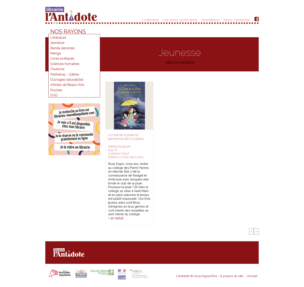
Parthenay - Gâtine (64, 74)
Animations (210, 20)
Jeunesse (57, 43)
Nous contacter (237, 20)
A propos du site (231, 276)
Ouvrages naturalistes (67, 80)
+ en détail (115, 218)
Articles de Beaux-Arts (67, 85)
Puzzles (56, 90)
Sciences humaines (64, 64)
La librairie (150, 20)
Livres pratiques (62, 58)
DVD (53, 95)
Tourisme (57, 69)
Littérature (58, 38)
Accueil (252, 276)
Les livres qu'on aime (180, 20)
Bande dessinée (62, 48)
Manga (55, 53)
